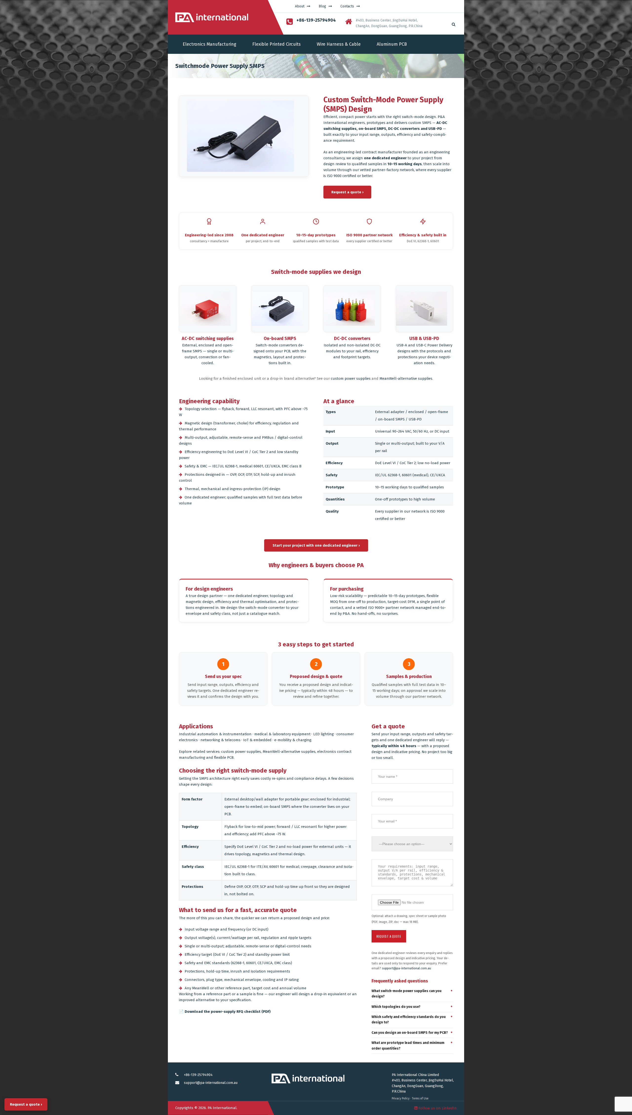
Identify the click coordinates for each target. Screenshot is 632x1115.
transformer (225, 423)
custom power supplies (351, 378)
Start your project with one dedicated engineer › (316, 545)
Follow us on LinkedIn (437, 1108)
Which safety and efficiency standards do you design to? (409, 1019)
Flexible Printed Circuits (276, 44)
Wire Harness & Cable (339, 44)
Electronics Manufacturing (209, 44)
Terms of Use (420, 1098)
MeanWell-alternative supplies (405, 378)
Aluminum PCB (392, 44)
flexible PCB (224, 757)
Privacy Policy (401, 1098)
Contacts (347, 6)
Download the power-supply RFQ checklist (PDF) (228, 1011)
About (299, 6)
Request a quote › (347, 192)
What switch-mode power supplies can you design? (406, 993)
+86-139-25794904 (198, 1075)
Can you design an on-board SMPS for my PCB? (410, 1033)
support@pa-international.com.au (406, 968)
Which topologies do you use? (396, 1007)
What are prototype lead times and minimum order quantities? (408, 1045)
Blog (322, 6)
